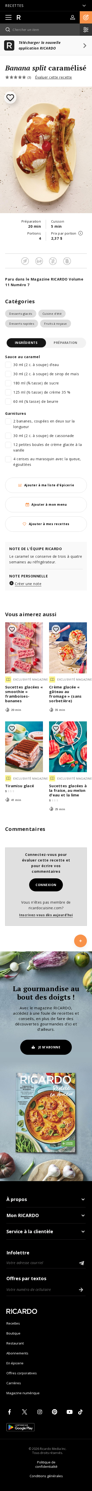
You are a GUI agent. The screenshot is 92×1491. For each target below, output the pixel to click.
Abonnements (17, 1353)
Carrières (13, 1383)
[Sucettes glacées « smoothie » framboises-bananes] (24, 647)
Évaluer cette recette (53, 77)
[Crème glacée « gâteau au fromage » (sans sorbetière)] (68, 647)
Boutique (13, 1333)
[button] (86, 17)
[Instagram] (41, 1412)
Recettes (13, 1323)
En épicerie (15, 1363)
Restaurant (15, 1343)
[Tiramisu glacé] (24, 746)
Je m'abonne (49, 1047)
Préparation (65, 343)
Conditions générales (46, 1476)
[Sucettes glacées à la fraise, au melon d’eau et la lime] (68, 746)
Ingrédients (26, 343)
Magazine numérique (23, 1393)
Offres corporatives (21, 1373)
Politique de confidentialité (46, 1464)
